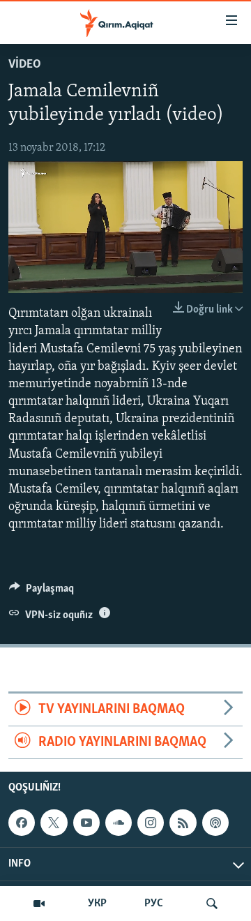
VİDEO (24, 65)
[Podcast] (215, 822)
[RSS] (182, 822)
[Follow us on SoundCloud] (118, 822)
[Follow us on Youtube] (86, 822)
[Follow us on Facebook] (21, 822)
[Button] (41, 591)
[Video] (39, 903)
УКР (97, 903)
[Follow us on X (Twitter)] (53, 822)
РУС (153, 903)
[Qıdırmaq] (212, 903)
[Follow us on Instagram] (150, 822)
